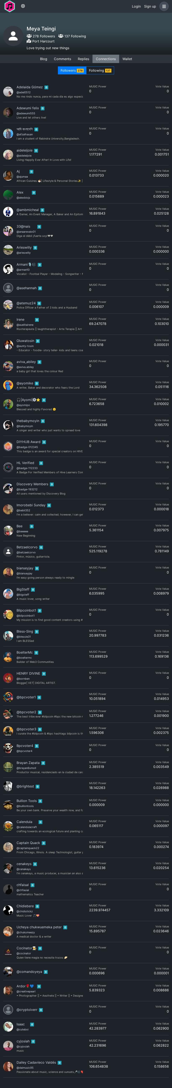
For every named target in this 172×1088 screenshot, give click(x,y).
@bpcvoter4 (24, 751)
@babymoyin (25, 426)
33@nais (23, 226)
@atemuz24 (26, 303)
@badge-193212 (27, 489)
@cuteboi (23, 1029)
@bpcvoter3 (26, 729)
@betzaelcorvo (26, 552)
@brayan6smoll (26, 768)
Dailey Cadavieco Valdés (36, 1062)
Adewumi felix (28, 108)
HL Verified (25, 463)
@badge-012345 (27, 447)
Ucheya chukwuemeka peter (39, 927)
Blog (43, 59)
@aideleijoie (24, 155)
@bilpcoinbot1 (26, 615)
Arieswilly (24, 247)
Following (100, 70)
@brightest (25, 786)
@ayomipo (23, 405)
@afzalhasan (25, 134)
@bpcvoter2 (26, 712)
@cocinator (24, 953)
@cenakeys (24, 869)
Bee (19, 526)
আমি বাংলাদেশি (25, 129)
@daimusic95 (25, 1067)
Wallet (127, 59)
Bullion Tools (27, 801)
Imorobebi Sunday (31, 505)
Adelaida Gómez (30, 87)
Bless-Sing (25, 631)
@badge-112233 (27, 468)
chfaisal (23, 885)
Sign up (150, 6)
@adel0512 (24, 92)
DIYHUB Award (28, 442)
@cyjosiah (23, 1046)
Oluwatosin (25, 341)
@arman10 (23, 269)
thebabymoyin (28, 421)
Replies (83, 59)
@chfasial (23, 890)
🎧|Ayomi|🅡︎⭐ (28, 400)
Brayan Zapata (28, 763)
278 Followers (43, 36)
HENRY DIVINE (28, 673)
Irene (20, 319)
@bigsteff (23, 594)
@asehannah (26, 288)
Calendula (24, 822)
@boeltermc (24, 657)
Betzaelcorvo (27, 547)
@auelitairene (25, 324)
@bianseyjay (24, 573)
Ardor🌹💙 (25, 986)
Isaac (21, 1024)
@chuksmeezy (26, 932)
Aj (18, 171)
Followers (72, 70)
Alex (20, 192)
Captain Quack (28, 843)
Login (136, 6)
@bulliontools (25, 806)
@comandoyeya (29, 971)
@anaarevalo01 (26, 231)
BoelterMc (25, 652)
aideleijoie (25, 150)
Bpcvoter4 (25, 746)
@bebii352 (23, 510)
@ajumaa (22, 176)
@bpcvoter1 (26, 697)
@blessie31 (24, 636)
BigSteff (23, 589)
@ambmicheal (28, 210)
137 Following (74, 36)
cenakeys (24, 864)
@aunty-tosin (25, 346)
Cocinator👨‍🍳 (26, 948)
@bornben (23, 678)
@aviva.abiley (25, 367)
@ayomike (25, 383)
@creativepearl (26, 991)
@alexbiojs (23, 197)
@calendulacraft (27, 827)
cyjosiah (23, 1041)
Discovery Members (32, 484)
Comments (62, 59)
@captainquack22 (28, 848)
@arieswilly (24, 252)
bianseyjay (25, 568)
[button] (163, 6)
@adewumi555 (26, 113)
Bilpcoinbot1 (26, 610)
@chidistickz (25, 911)
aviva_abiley (26, 362)
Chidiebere (25, 906)
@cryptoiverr (27, 1010)
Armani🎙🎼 (26, 264)
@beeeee (22, 531)
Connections (106, 59)
